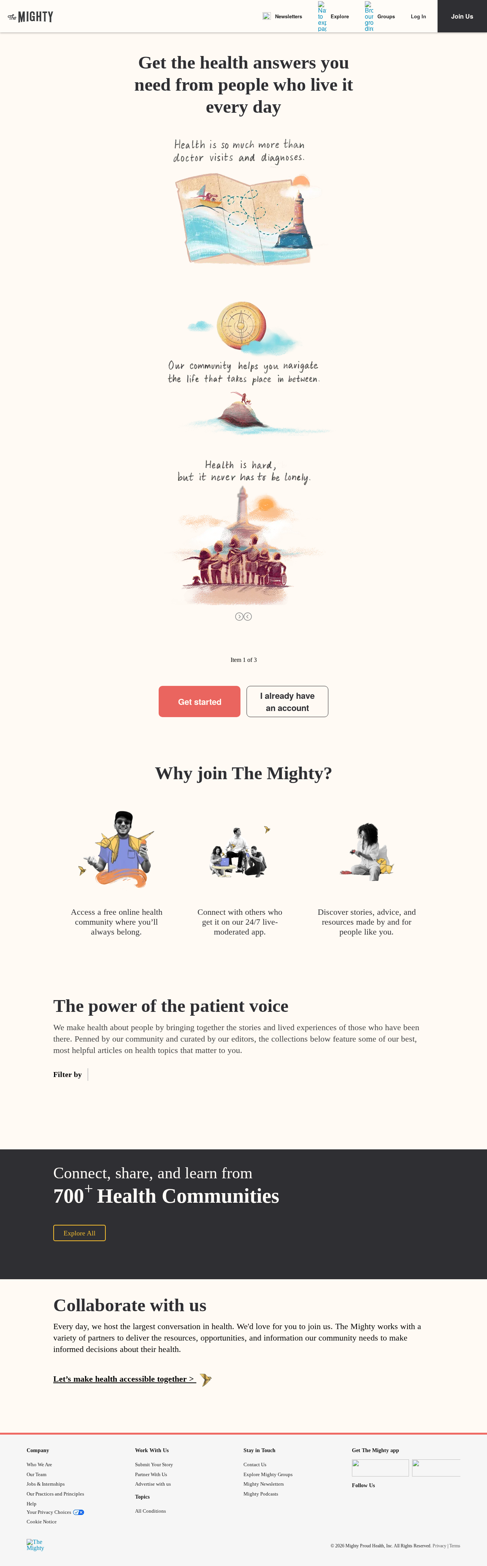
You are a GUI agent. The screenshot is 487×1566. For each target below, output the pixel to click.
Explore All (79, 1233)
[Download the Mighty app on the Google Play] (440, 1468)
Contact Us (255, 1464)
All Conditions (150, 1511)
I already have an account (287, 701)
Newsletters (288, 16)
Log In (418, 16)
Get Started (243, 1408)
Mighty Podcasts (261, 1494)
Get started (199, 701)
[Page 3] (211, 650)
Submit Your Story (154, 1464)
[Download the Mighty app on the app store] (380, 1468)
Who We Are (39, 1464)
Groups (386, 16)
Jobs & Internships (46, 1484)
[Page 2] (183, 650)
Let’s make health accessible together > (124, 1379)
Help (32, 1504)
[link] (30, 16)
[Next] (239, 616)
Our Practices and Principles (55, 1494)
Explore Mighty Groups (268, 1474)
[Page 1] (155, 650)
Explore (340, 16)
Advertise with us (153, 1484)
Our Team (36, 1474)
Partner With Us (151, 1474)
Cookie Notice (42, 1521)
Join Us (462, 16)
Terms (454, 1545)
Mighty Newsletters (264, 1484)
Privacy (439, 1545)
